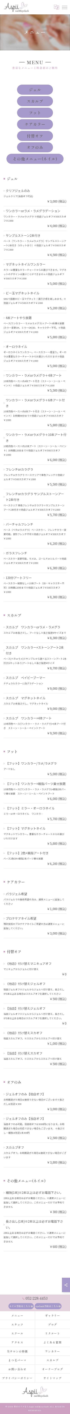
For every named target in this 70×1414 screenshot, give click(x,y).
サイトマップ (52, 1378)
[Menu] (64, 7)
